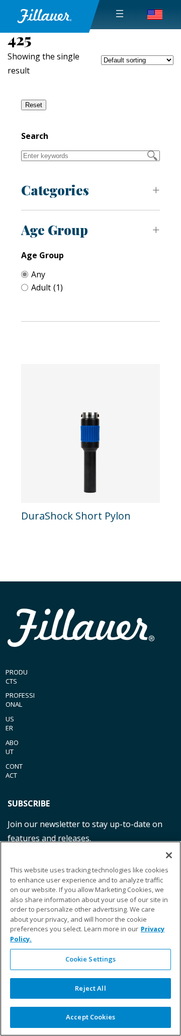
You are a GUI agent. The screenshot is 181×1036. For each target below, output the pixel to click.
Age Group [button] (54, 230)
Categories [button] (55, 190)
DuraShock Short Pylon (76, 516)
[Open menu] (120, 14)
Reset (33, 105)
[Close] (169, 855)
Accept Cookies (90, 1016)
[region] (90, 938)
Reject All (90, 988)
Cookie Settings (90, 959)
